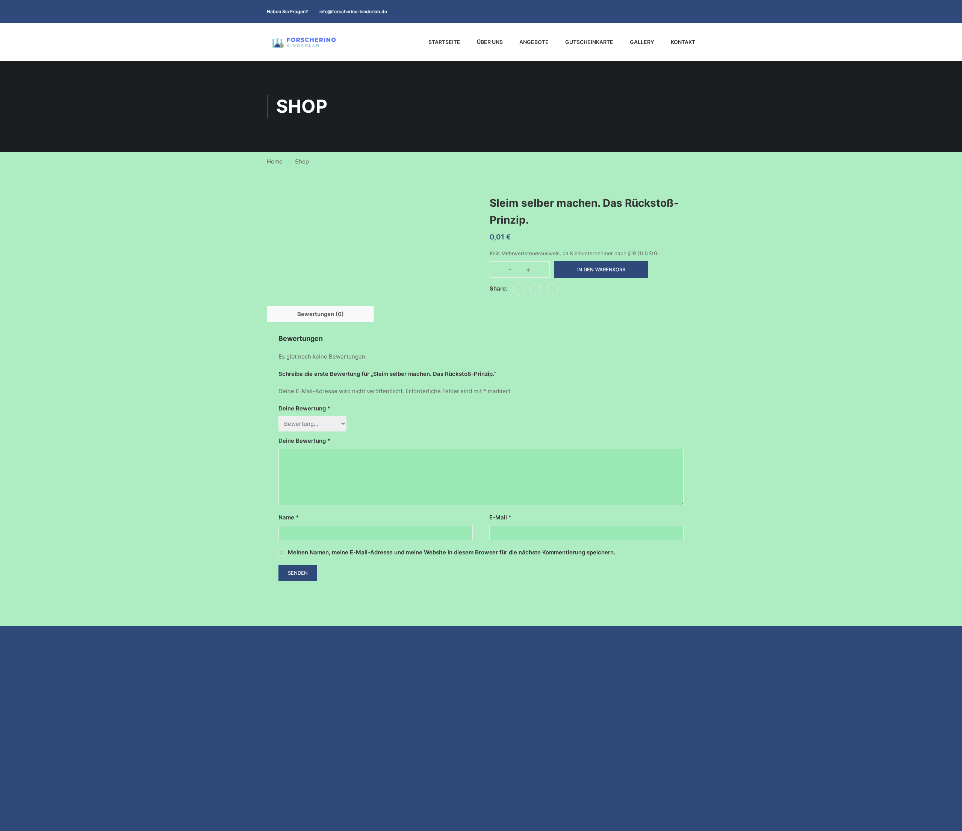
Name (288, 517)
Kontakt (683, 42)
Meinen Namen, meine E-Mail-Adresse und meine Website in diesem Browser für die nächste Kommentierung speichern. (451, 552)
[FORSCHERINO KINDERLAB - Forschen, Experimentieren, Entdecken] (304, 42)
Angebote (534, 42)
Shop (302, 161)
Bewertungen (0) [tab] (320, 314)
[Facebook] (518, 289)
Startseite (444, 42)
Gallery (642, 42)
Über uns (490, 42)
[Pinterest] (552, 289)
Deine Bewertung (304, 408)
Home (275, 161)
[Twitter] (535, 289)
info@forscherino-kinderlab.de (353, 11)
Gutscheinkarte (589, 42)
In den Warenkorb (601, 269)
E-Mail (500, 517)
